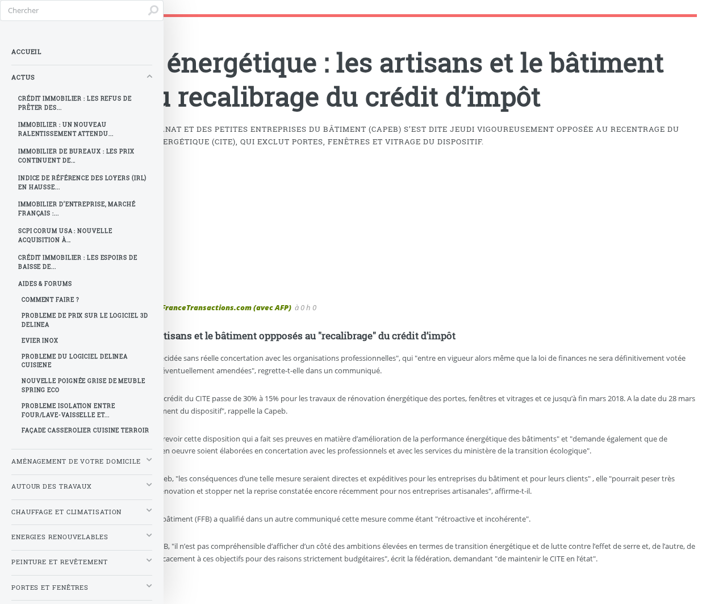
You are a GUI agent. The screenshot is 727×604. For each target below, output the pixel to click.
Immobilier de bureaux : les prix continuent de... (76, 156)
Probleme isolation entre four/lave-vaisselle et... (68, 410)
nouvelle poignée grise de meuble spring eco (83, 385)
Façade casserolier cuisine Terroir (85, 430)
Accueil (26, 52)
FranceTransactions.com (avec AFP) (226, 307)
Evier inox (40, 340)
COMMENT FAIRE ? (51, 299)
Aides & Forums (45, 284)
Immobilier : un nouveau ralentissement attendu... (66, 129)
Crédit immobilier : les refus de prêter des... (75, 103)
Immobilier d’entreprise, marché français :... (77, 209)
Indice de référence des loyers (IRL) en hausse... (82, 182)
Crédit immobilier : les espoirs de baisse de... (77, 262)
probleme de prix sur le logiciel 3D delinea (85, 320)
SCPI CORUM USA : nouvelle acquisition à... (65, 235)
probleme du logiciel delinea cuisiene (75, 361)
